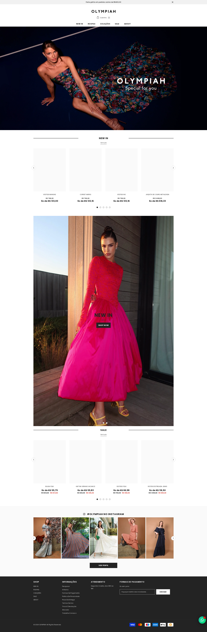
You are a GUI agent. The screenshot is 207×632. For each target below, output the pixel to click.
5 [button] (109, 207)
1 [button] (97, 207)
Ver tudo (103, 143)
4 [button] (106, 207)
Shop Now (103, 325)
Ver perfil (103, 565)
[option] (50, 176)
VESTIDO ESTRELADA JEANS (157, 486)
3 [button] (103, 207)
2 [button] (100, 207)
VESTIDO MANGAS (49, 194)
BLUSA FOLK (49, 486)
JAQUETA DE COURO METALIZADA (157, 194)
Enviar (163, 592)
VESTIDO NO (121, 194)
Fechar (173, 2)
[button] (34, 168)
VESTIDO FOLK (121, 486)
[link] (103, 78)
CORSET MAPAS (85, 194)
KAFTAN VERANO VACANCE (85, 486)
